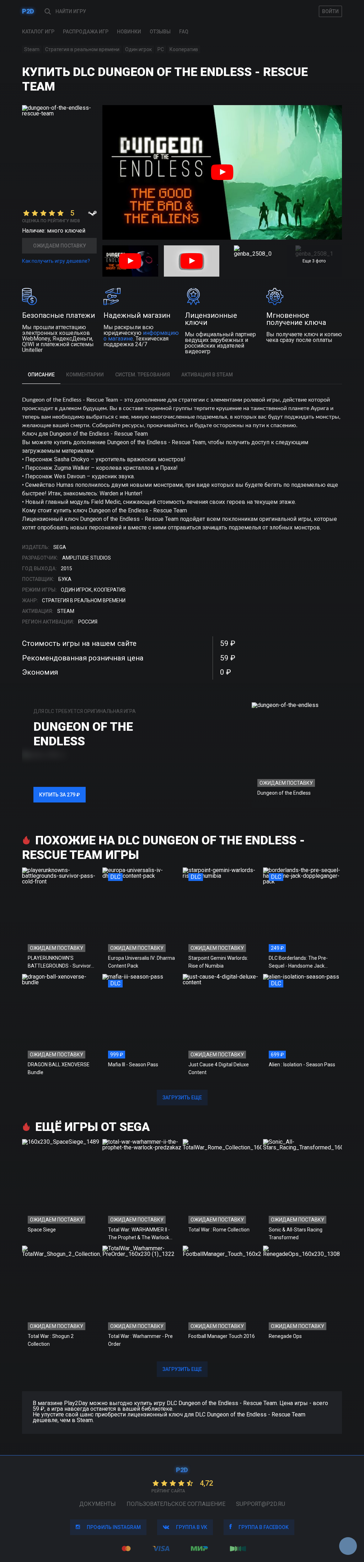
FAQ (183, 31)
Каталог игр (38, 31)
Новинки (129, 31)
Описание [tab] (41, 374)
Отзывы (160, 31)
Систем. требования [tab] (142, 374)
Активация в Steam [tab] (207, 374)
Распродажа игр (85, 31)
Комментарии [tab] (85, 374)
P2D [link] (28, 11)
